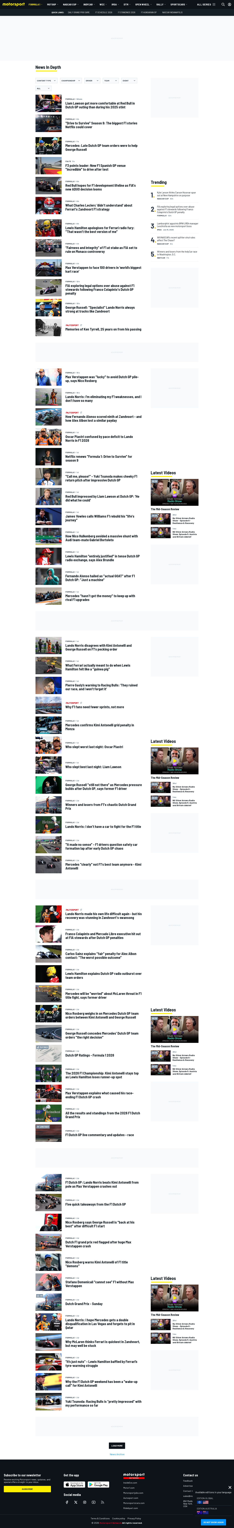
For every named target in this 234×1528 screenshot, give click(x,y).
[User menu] (229, 4)
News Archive (117, 1454)
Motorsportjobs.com (133, 1492)
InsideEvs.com (130, 1482)
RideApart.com (130, 1508)
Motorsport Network (110, 1522)
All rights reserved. (132, 1522)
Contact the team (192, 1491)
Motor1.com (129, 1487)
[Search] (223, 4)
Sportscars (177, 4)
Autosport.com (130, 1498)
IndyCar (88, 4)
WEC (102, 4)
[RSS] (102, 1502)
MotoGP (51, 4)
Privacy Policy (134, 1518)
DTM (126, 4)
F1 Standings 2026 (126, 12)
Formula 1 (34, 4)
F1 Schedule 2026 (103, 12)
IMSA (114, 4)
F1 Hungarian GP (149, 12)
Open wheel (142, 4)
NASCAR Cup (69, 4)
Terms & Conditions (100, 1518)
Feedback (188, 1480)
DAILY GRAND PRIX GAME (79, 12)
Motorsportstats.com (134, 1503)
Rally (159, 4)
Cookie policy (118, 1518)
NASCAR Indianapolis (172, 12)
